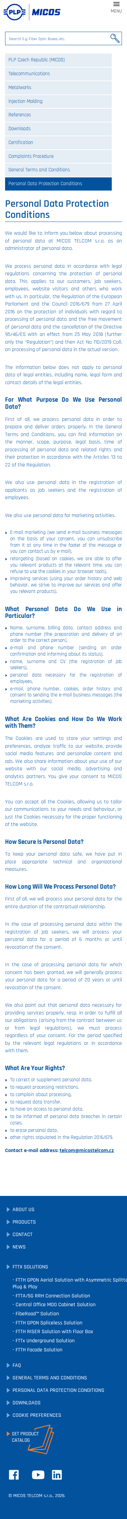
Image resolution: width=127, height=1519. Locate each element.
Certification (20, 142)
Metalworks (19, 87)
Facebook (13, 1474)
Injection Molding (25, 101)
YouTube (38, 1474)
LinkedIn (56, 1474)
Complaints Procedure (31, 156)
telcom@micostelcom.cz (87, 1150)
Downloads (19, 128)
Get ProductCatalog (25, 1437)
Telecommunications (29, 73)
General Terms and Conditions (39, 170)
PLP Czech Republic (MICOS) (36, 60)
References (19, 115)
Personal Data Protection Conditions (45, 183)
